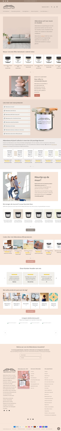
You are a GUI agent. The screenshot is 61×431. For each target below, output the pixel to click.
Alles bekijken (30, 230)
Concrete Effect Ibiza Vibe (28, 65)
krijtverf (43, 36)
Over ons (32, 388)
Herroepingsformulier (35, 384)
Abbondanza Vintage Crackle (18, 251)
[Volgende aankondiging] (41, 1)
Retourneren (33, 381)
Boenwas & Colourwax (35, 304)
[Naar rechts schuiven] (33, 72)
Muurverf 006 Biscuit (18, 220)
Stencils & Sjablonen (53, 304)
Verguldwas (47, 410)
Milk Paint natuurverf (49, 379)
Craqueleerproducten (49, 398)
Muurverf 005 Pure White (8, 220)
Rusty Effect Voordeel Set (7, 250)
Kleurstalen (26, 303)
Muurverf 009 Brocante (49, 220)
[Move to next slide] (56, 278)
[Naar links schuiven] (28, 72)
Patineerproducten (48, 402)
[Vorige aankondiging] (20, 1)
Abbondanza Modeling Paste (49, 251)
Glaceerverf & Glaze (48, 400)
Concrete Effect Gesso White (18, 66)
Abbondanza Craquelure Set (28, 251)
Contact (32, 371)
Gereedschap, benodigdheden (50, 415)
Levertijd (32, 373)
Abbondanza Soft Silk (17, 304)
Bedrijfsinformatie (34, 386)
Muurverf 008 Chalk (38, 220)
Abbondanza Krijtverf (7, 304)
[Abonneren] (40, 357)
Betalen (32, 375)
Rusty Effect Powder (38, 250)
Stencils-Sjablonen (48, 390)
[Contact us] (58, 428)
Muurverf (46, 377)
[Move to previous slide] (4, 278)
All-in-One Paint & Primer (49, 381)
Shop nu (37, 95)
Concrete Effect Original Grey (8, 66)
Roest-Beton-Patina (48, 408)
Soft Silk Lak (47, 375)
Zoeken (46, 371)
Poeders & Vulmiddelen (49, 406)
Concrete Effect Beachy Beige (38, 66)
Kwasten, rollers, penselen (50, 413)
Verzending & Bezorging (35, 379)
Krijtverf (46, 373)
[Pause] (11, 95)
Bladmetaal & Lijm (48, 396)
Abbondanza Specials (49, 392)
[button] (6, 11)
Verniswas (46, 388)
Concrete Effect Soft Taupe (49, 65)
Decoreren (47, 394)
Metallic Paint (47, 386)
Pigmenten (47, 404)
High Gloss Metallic (44, 304)
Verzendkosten (34, 377)
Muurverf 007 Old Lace (28, 220)
